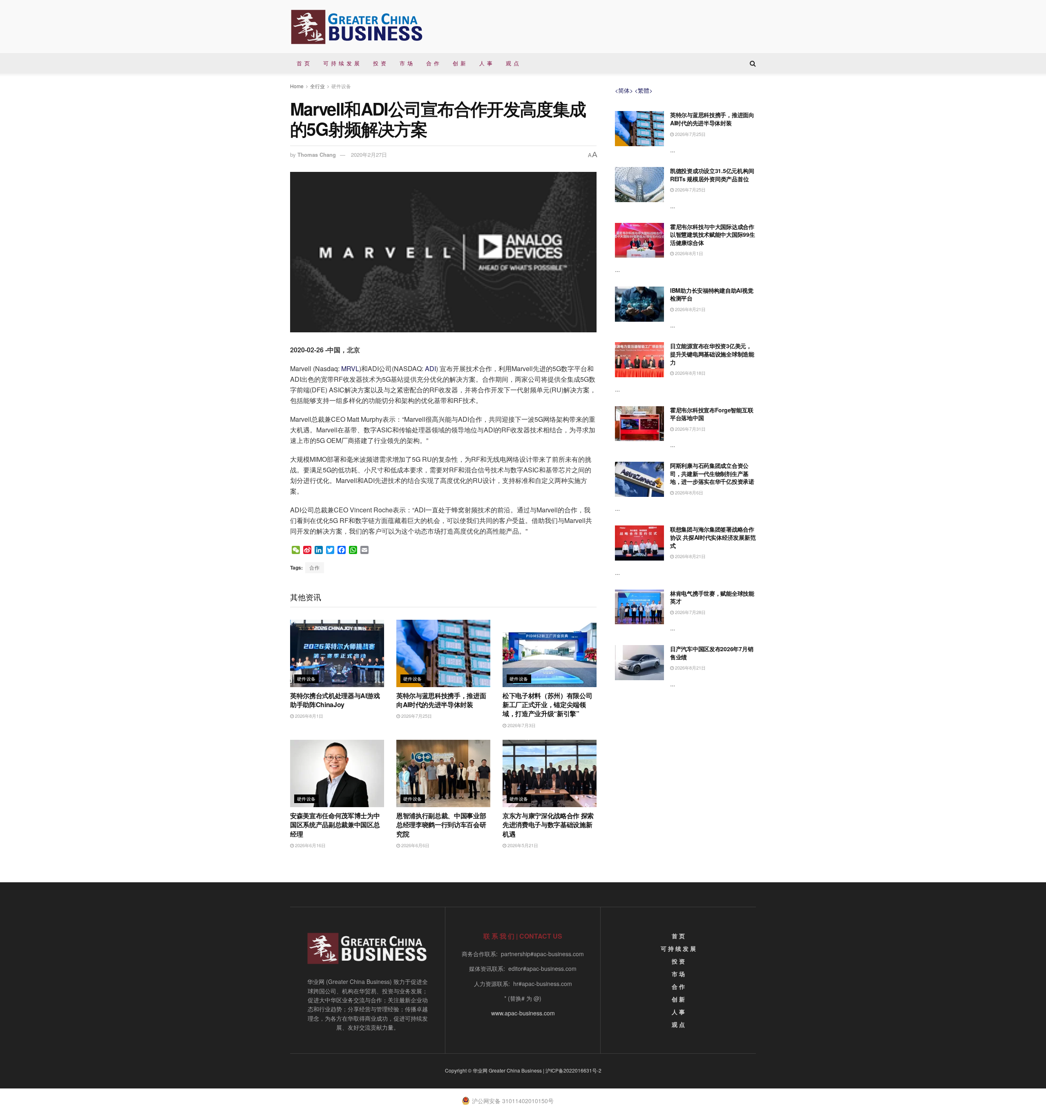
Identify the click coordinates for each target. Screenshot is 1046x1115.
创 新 (459, 63)
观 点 (512, 63)
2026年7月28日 (690, 612)
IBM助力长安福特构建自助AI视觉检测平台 (711, 294)
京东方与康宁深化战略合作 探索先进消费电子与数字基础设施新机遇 (548, 825)
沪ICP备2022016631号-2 (573, 1070)
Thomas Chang (316, 154)
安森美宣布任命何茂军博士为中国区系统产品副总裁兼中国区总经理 (335, 825)
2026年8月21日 (690, 309)
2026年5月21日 (522, 845)
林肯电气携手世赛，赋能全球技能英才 (712, 597)
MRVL (350, 368)
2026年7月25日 (416, 715)
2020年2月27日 (369, 154)
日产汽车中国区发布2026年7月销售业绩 (711, 653)
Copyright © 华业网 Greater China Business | (495, 1070)
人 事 (486, 63)
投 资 (380, 63)
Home (297, 85)
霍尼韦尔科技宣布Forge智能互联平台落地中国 (711, 414)
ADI (430, 368)
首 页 (303, 63)
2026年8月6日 (688, 492)
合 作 (433, 63)
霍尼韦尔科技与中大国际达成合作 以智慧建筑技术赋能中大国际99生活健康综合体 (712, 235)
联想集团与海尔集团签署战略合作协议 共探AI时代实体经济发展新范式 (712, 537)
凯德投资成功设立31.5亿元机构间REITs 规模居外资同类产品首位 (712, 175)
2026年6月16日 (310, 845)
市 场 (406, 63)
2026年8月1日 (308, 715)
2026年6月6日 (414, 845)
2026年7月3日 (521, 725)
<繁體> (644, 90)
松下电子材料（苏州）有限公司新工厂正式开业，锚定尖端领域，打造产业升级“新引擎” (547, 705)
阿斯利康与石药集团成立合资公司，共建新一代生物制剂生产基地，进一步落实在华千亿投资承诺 (712, 473)
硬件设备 (341, 85)
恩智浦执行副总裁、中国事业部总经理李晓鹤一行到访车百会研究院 (441, 825)
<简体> (624, 90)
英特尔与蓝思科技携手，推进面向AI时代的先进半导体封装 (441, 700)
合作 (314, 567)
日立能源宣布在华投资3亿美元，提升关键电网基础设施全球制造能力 (712, 354)
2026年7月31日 (690, 428)
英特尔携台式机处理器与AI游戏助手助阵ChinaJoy (335, 700)
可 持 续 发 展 (341, 63)
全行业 (317, 85)
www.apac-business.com (523, 1013)
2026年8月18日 (690, 372)
